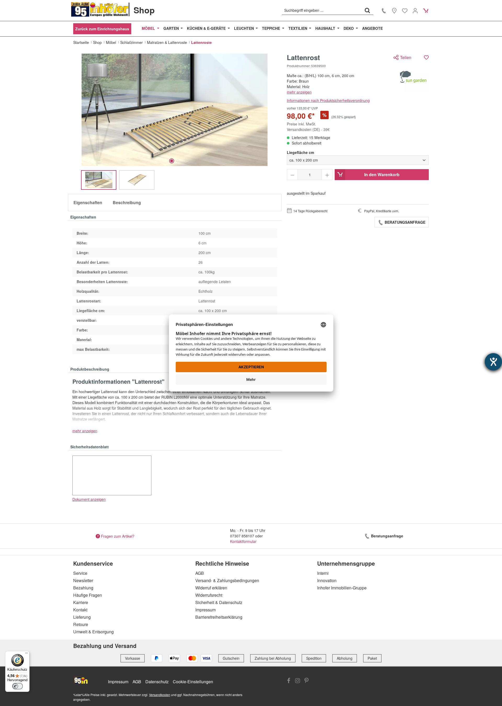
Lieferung (82, 617)
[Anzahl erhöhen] (327, 174)
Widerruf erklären (211, 588)
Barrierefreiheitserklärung (218, 617)
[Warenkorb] (425, 10)
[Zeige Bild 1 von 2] (171, 160)
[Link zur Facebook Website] (289, 681)
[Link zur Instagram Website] (297, 681)
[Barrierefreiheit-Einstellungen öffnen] (493, 361)
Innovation (326, 580)
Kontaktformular (243, 541)
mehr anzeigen (299, 92)
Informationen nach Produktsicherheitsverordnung (328, 100)
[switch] (17, 686)
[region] (175, 122)
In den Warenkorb (382, 174)
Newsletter (83, 580)
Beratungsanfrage (404, 222)
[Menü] (26, 654)
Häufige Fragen (87, 595)
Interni (323, 573)
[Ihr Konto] (415, 10)
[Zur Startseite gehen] (100, 9)
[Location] (394, 10)
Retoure (80, 624)
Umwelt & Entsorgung (93, 632)
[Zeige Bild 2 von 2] (177, 160)
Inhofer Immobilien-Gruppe (342, 588)
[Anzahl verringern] (292, 174)
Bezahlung (83, 588)
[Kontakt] (384, 10)
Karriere (80, 602)
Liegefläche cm (300, 152)
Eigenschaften (87, 202)
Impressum (205, 610)
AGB (199, 573)
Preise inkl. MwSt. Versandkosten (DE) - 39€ (308, 126)
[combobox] (322, 10)
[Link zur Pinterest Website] (306, 681)
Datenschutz (157, 682)
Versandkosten (159, 694)
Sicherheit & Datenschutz (218, 602)
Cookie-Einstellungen (193, 682)
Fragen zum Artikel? (117, 535)
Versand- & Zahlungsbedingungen (227, 580)
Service (80, 573)
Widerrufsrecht (208, 595)
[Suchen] (367, 10)
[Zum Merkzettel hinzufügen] (426, 57)
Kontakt (80, 610)
